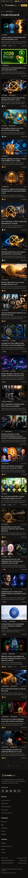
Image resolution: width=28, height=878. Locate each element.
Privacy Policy (23, 860)
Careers (3, 849)
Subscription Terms (22, 858)
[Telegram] (10, 791)
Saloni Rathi (24, 45)
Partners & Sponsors (6, 846)
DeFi (10, 556)
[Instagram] (19, 791)
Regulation (4, 834)
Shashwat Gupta (23, 444)
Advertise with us (22, 863)
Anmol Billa (24, 229)
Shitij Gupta (24, 199)
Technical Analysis (6, 806)
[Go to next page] (19, 766)
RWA (2, 825)
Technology (5, 65)
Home (2, 11)
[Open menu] (2, 5)
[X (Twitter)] (2, 791)
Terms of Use (4, 858)
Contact (3, 852)
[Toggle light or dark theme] (19, 5)
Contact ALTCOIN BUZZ (7, 863)
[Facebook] (14, 791)
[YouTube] (6, 791)
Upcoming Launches (6, 813)
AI (2, 431)
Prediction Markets (7, 401)
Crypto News (4, 803)
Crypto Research (5, 800)
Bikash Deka (24, 106)
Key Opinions (5, 463)
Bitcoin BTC (5, 156)
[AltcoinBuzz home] (11, 5)
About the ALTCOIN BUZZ (7, 860)
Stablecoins (8, 431)
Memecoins (12, 653)
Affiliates (3, 843)
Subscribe (24, 5)
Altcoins (4, 35)
